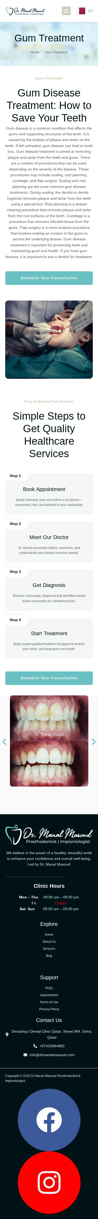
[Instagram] (49, 1182)
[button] (66, 11)
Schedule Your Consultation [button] (49, 278)
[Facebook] (49, 1120)
